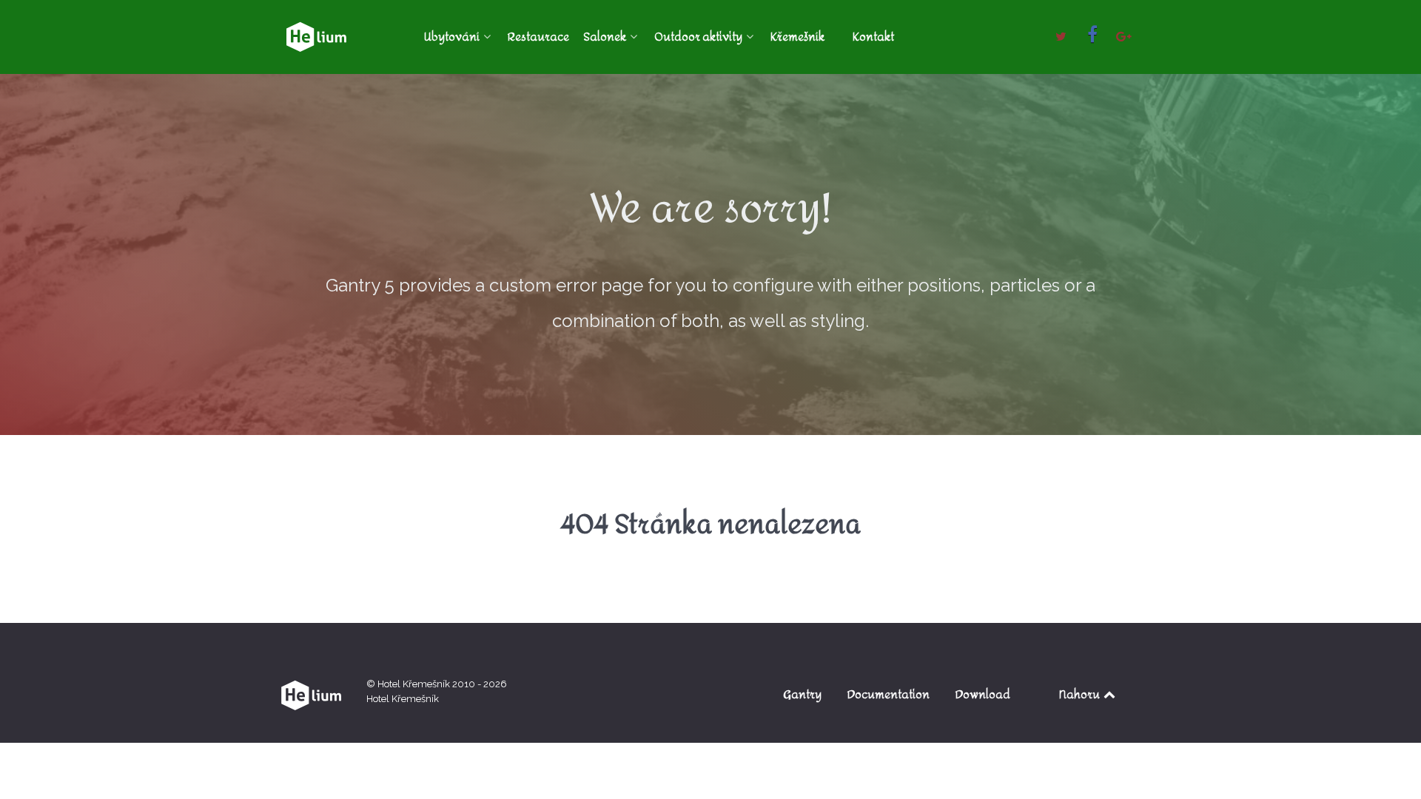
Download (982, 694)
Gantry (802, 694)
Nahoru (1080, 694)
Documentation (888, 694)
